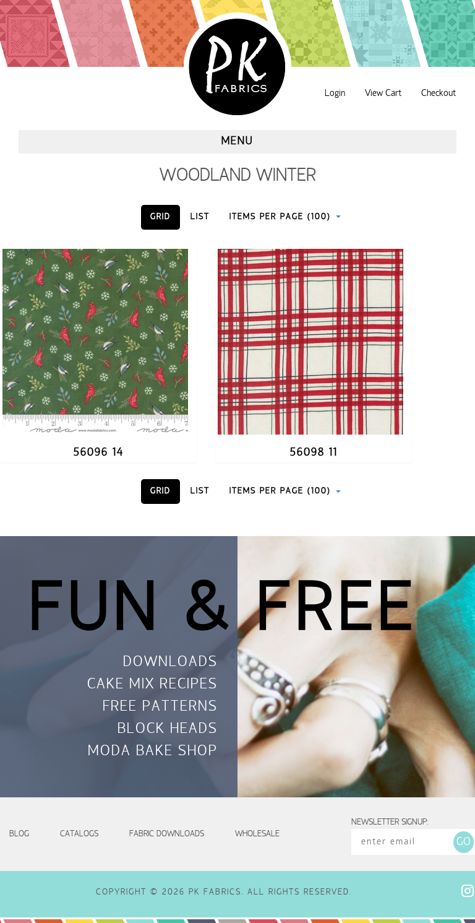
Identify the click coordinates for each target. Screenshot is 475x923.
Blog (19, 834)
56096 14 (99, 453)
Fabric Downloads (166, 834)
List (200, 217)
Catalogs (79, 834)
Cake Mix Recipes (152, 685)
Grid (160, 217)
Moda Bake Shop (153, 752)
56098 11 (314, 453)
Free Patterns (160, 707)
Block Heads (168, 730)
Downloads (170, 663)
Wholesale (257, 834)
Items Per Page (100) (282, 217)
